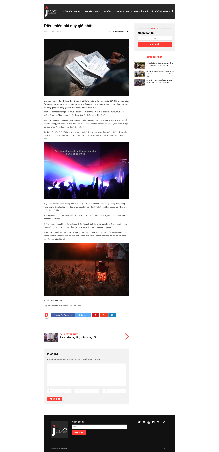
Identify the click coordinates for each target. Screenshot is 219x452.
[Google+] (158, 422)
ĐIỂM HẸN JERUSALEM (123, 11)
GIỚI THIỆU (67, 11)
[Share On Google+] (104, 315)
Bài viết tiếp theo (69, 334)
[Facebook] (135, 422)
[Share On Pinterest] (95, 315)
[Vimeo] (153, 422)
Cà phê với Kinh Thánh (160, 11)
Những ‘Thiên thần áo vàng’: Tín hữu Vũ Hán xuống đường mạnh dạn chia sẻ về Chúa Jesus (160, 74)
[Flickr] (144, 422)
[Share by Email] (112, 315)
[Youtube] (148, 422)
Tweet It (84, 315)
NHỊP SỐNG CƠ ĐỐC (92, 11)
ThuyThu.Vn (64, 448)
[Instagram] (164, 422)
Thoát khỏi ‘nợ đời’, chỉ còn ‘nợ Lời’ (78, 337)
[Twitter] (139, 422)
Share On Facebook (63, 315)
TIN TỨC (77, 11)
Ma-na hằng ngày (141, 11)
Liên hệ (166, 449)
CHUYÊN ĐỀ (108, 11)
